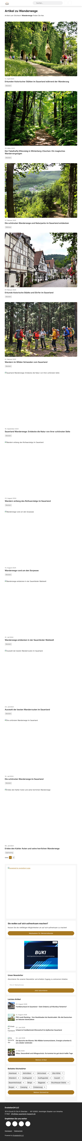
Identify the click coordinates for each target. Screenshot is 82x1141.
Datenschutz (18, 1131)
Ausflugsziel (28, 1078)
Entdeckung (39, 1087)
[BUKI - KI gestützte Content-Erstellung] (41, 955)
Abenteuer (14, 1073)
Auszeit (58, 1078)
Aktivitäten (28, 1073)
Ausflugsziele (44, 1078)
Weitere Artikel (41, 1060)
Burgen (13, 1087)
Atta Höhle (57, 1073)
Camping (25, 1087)
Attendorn (14, 1078)
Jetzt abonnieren (41, 990)
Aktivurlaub (43, 1073)
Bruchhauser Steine (59, 1083)
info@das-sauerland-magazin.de (23, 1114)
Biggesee (43, 1083)
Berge (31, 1083)
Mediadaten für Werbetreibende (41, 933)
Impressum (8, 1131)
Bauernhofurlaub (16, 1083)
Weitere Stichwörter (41, 1092)
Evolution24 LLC (18, 1135)
